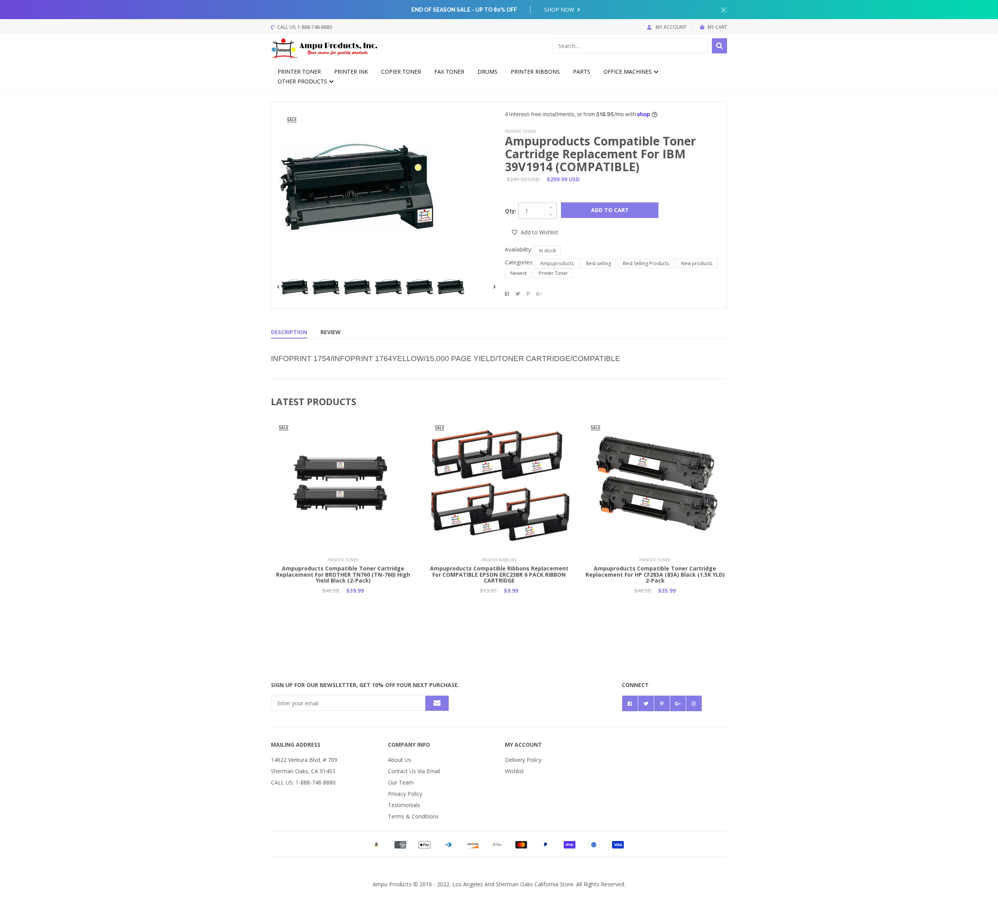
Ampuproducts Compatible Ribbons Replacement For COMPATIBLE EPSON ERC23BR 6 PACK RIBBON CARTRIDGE (499, 574)
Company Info (409, 744)
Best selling (598, 263)
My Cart (717, 27)
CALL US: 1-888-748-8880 (303, 782)
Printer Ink (351, 71)
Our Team (401, 782)
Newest (518, 273)
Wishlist (514, 771)
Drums (487, 71)
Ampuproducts (557, 263)
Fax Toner (449, 71)
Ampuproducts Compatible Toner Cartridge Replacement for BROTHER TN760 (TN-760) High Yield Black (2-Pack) (343, 574)
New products (696, 263)
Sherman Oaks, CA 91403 (303, 771)
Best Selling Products (646, 263)
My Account (671, 27)
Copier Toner (401, 71)
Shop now (560, 9)
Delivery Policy (523, 759)
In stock (547, 250)
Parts (581, 71)
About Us (399, 759)
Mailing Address (295, 744)
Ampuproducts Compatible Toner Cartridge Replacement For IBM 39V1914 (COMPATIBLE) (600, 154)
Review (330, 332)
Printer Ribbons (535, 71)
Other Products (303, 81)
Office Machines (628, 71)
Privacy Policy (405, 793)
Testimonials (404, 805)
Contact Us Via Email (414, 771)
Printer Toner (299, 71)
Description (289, 332)
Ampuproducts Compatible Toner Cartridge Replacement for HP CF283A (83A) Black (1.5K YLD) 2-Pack (655, 574)
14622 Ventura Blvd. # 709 (304, 759)
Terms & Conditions (413, 816)
